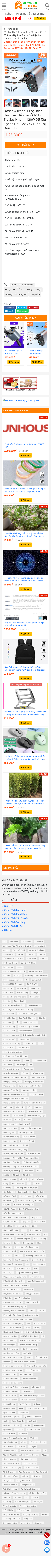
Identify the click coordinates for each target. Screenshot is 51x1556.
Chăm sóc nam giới (11, 1035)
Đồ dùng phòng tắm (31, 1162)
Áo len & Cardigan (36, 950)
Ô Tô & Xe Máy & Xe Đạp (30, 289)
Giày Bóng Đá (23, 1192)
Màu (36, 1268)
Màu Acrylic (8, 1272)
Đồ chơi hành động (11, 1137)
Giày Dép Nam (25, 1196)
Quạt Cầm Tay (9, 1412)
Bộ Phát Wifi (32, 984)
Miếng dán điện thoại (12, 1315)
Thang (44, 1455)
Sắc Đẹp (33, 1438)
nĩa (43, 1336)
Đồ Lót (6, 1175)
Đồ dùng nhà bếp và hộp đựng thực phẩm (20, 1158)
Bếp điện (17, 975)
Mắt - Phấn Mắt (32, 1302)
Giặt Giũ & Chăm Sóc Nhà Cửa (15, 1217)
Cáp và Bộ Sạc (9, 1018)
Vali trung (7, 1501)
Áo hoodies (26, 941)
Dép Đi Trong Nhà (10, 1073)
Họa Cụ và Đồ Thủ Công (13, 1234)
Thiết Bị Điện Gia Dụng (12, 1467)
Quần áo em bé (18, 1421)
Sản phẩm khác (25, 318)
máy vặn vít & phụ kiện (12, 1302)
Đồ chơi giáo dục (26, 1132)
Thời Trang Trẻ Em (10, 1476)
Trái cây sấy (36, 1476)
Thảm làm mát (32, 1455)
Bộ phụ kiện (8, 988)
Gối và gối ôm (21, 1226)
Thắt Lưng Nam (9, 1459)
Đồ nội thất (27, 1175)
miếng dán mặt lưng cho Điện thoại (17, 1319)
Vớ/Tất (44, 1514)
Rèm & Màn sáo (33, 1429)
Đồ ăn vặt (7, 1120)
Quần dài (32, 1421)
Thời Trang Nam (25, 1472)
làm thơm (7, 1260)
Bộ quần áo (21, 988)
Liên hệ (8, 930)
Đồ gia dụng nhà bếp (11, 1170)
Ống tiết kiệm (41, 1357)
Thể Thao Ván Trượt (11, 1463)
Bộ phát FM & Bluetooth (16, 32)
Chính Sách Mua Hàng (15, 914)
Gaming (37, 1183)
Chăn (41, 1043)
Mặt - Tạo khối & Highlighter (14, 1306)
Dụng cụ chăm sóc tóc (34, 1081)
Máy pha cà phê (32, 1294)
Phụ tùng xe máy (28, 1400)
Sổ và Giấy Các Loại (37, 1442)
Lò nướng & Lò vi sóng (12, 1264)
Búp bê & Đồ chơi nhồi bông (14, 997)
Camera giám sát (34, 1005)
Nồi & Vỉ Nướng (9, 1340)
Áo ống (20, 954)
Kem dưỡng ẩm (23, 1238)
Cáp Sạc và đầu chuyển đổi (29, 1014)
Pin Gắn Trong (24, 1404)
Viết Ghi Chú (8, 1510)
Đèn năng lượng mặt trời (13, 1111)
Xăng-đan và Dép (10, 1523)
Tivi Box (25, 1476)
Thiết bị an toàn (30, 1463)
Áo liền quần (8, 954)
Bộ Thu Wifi (8, 992)
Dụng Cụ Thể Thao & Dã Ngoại (15, 1098)
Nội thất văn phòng (11, 1353)
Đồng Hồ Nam (37, 1179)
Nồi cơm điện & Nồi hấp (30, 1340)
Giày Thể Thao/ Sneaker (28, 1209)
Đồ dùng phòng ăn (11, 1162)
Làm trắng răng (21, 1260)
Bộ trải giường (22, 992)
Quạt (21, 1408)
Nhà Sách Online (10, 1336)
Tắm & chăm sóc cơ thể (30, 1450)
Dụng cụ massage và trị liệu (14, 1094)
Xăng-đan (28, 1518)
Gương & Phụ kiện (10, 1230)
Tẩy (4, 1455)
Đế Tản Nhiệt (18, 1115)
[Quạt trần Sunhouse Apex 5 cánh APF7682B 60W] (25, 428)
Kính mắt (18, 1255)
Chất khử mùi (23, 1047)
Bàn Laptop (8, 967)
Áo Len (6, 950)
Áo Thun (41, 954)
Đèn (29, 1107)
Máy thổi (7, 1298)
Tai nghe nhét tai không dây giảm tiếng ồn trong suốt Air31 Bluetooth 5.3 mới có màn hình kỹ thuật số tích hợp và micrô (23, 581)
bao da (19, 967)
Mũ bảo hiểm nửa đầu (12, 1327)
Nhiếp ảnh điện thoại (29, 1336)
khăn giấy (7, 1247)
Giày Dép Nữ (40, 1196)
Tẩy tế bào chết (16, 1455)
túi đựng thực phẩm (37, 1493)
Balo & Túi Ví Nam (28, 963)
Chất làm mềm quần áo (12, 1052)
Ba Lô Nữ (43, 958)
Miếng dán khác (31, 1315)
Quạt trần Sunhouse (33, 1417)
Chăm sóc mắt (9, 1031)
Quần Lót (7, 1429)
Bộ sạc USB (37, 32)
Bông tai (36, 992)
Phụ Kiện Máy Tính (10, 1378)
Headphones (35, 1230)
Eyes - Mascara (18, 1183)
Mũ (28, 1323)
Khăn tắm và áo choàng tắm (26, 1247)
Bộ (27, 980)
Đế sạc (6, 1115)
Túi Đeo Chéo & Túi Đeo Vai (14, 1493)
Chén (26, 1060)
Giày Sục (6, 1204)
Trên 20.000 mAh (10, 1489)
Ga (29, 1183)
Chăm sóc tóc (29, 1043)
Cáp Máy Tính (8, 1014)
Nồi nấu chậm (9, 1344)
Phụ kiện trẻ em (9, 1395)
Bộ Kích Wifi (36, 980)
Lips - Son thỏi (38, 1260)
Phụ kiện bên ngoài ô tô (13, 1366)
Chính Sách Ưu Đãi (13, 926)
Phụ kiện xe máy (10, 1400)
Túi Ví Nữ (17, 1497)
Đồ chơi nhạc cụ (9, 1141)
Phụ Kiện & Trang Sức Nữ (24, 1361)
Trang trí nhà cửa (10, 1484)
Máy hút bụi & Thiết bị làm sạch (16, 1285)
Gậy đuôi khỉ (8, 1192)
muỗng (37, 1327)
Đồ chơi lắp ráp (29, 1137)
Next (49, 75)
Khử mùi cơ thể (9, 1251)
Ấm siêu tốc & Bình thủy (13, 958)
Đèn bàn (38, 1107)
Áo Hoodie (14, 941)
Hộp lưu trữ (8, 1238)
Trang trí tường (27, 1484)
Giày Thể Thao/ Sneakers (13, 1213)
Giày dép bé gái (9, 1196)
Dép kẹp (25, 1073)
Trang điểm (8, 1480)
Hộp (45, 1234)
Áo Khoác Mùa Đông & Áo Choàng (17, 946)
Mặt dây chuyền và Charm (14, 1311)
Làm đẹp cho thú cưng (35, 1255)
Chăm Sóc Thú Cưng (11, 1043)
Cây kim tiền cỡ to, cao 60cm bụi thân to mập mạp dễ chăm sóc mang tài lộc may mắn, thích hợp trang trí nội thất (25, 848)
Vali (26, 1497)
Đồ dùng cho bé (33, 1153)
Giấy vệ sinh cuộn (10, 1221)
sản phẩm (22, 38)
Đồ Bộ (17, 1120)
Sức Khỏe (21, 1446)
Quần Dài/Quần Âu (11, 1425)
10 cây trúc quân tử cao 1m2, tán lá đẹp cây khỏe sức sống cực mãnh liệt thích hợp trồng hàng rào (24, 803)
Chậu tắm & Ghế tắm (11, 1060)
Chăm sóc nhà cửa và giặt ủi (34, 1035)
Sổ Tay (23, 1442)
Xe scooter (39, 1523)
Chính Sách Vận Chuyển (16, 918)
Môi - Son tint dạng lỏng (13, 1323)
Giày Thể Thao (9, 1209)
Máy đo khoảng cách (36, 1281)
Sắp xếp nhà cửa (10, 1442)
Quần (5, 1421)
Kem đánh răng (40, 1238)
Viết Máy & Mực (23, 1510)
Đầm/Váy (20, 1107)
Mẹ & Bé (41, 1311)
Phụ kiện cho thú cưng (12, 1370)
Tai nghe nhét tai (10, 1450)
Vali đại (35, 1497)
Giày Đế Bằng (8, 1200)
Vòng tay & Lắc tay (30, 1514)
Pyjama (37, 1404)
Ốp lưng (6, 1361)
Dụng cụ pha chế (36, 1094)
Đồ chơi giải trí (9, 1132)
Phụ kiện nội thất (29, 1378)
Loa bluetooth (39, 1264)
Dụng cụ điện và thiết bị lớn (30, 1086)
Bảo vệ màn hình (35, 971)
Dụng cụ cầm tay (38, 1077)
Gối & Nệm (7, 1226)
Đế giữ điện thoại (34, 1111)
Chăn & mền (8, 1047)
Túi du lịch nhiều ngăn (29, 1489)
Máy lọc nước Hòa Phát (12, 1294)
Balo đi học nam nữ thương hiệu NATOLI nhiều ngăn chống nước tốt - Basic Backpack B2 (24, 670)
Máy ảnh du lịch (36, 1277)
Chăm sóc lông (9, 1026)
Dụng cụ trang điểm (11, 1103)
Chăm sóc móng (25, 1031)
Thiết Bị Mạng (9, 1472)
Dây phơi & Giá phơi (11, 1069)
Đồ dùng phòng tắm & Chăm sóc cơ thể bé (20, 1166)
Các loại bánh (19, 1001)
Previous (1, 75)
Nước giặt (27, 1353)
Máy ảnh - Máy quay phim (27, 1272)
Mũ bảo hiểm (39, 1323)
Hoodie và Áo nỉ (33, 1234)
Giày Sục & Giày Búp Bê (23, 1204)
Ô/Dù (29, 1357)
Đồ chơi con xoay (10, 1128)
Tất (45, 1450)
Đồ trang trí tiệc (9, 1179)
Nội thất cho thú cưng (28, 1344)
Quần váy (19, 1429)
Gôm (33, 1226)
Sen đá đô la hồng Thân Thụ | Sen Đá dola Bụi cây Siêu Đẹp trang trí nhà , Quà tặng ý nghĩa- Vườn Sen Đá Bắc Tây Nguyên (24, 536)
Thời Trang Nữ (41, 1472)
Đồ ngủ (16, 1175)
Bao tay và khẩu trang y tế (14, 971)
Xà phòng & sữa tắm (11, 1518)
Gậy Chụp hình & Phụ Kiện (26, 1187)
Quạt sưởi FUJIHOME (12, 1417)
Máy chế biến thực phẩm (13, 1281)
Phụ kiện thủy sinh (10, 1391)
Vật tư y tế (38, 1501)
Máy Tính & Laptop (22, 1298)
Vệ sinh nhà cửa (9, 1506)
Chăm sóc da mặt (30, 1022)
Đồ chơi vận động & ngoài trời (15, 1145)
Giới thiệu (9, 906)
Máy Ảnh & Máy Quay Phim (14, 1277)
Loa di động (8, 1268)
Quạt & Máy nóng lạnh (36, 1408)
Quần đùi (26, 1425)
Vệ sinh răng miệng (28, 1506)
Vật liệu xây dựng (22, 1501)
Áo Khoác (39, 941)
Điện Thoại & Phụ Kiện (36, 1115)
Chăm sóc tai (24, 1039)
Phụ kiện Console (33, 1370)
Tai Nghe (32, 1446)
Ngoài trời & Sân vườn (12, 1332)
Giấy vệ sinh (36, 1217)
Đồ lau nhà (28, 1170)
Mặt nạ (31, 1311)
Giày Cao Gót (38, 1192)
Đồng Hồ (23, 1179)
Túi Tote (6, 1497)
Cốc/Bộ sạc (20, 1064)
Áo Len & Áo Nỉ (19, 950)
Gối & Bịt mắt (39, 1221)
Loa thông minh (23, 1268)
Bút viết (6, 1001)
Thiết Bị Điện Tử (31, 1467)
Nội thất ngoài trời (10, 1349)
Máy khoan (28, 1289)
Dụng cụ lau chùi (29, 1090)
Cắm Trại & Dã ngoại (27, 1018)
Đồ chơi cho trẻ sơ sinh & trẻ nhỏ (16, 1124)
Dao (30, 1064)
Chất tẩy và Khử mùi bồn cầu (15, 1056)
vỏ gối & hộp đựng (11, 1514)
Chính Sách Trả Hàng (15, 922)
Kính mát (7, 1255)
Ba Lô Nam (31, 958)
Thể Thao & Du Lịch (28, 1459)
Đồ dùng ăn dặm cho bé (13, 1153)
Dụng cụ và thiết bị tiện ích (34, 1103)
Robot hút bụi (9, 1433)
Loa (27, 1264)
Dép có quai (28, 1069)
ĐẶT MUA (27, 145)
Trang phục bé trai (24, 1480)
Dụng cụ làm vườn (10, 1090)
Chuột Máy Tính (39, 1060)
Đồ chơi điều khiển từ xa (31, 1128)
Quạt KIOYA (23, 1412)
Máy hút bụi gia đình (11, 1289)
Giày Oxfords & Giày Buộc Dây (30, 1200)
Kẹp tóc (6, 1243)
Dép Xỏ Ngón (38, 1073)
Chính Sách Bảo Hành (15, 910)
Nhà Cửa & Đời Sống (34, 1332)
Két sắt (16, 1243)
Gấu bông (7, 1187)
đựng (5, 1183)
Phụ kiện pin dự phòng (12, 1383)
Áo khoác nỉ (40, 946)
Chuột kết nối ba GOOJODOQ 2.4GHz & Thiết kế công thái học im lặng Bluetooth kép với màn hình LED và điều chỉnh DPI (24, 759)
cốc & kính (7, 1064)
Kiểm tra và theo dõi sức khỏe (32, 1251)
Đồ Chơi (27, 1120)
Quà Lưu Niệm (9, 1408)
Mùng (27, 1327)
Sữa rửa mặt (8, 1446)
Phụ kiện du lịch (9, 1374)
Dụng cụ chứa (9, 1086)
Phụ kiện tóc (28, 1391)
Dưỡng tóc (7, 1107)
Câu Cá (42, 1018)
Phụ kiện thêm (38, 1387)
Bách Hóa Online (10, 963)
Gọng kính (26, 1221)
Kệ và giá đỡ (28, 1243)
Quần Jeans (39, 1425)
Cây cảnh (7, 1022)
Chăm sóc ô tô (9, 1039)
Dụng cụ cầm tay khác (12, 1081)
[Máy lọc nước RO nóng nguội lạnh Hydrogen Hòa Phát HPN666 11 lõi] (25, 606)
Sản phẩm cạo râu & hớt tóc (14, 1438)
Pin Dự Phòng (9, 1404)
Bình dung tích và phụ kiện (36, 975)
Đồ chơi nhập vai (27, 1141)
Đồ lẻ (39, 1170)
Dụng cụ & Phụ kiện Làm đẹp (15, 1077)
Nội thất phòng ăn (29, 1349)
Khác (39, 1243)
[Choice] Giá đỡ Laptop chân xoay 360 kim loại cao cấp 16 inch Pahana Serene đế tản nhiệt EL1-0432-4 (25, 714)
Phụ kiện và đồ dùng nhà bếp (32, 1395)
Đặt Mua (14, 362)
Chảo (17, 1022)
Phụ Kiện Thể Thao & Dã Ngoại (15, 1387)
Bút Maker (34, 997)
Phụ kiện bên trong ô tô (16, 294)
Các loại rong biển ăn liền (13, 1005)
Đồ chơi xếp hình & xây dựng (15, 1149)
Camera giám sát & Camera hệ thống (18, 1009)
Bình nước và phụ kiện (12, 980)
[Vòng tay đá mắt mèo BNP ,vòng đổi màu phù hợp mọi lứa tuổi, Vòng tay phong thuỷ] (25, 473)
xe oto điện (25, 1523)
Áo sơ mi (30, 954)
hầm (24, 1230)
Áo (4, 941)
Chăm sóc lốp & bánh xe (29, 1026)
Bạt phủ (6, 975)
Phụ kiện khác (26, 1374)
